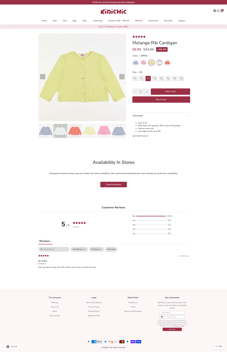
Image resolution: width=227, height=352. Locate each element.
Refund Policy (94, 311)
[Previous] (42, 76)
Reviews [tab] (45, 241)
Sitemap (55, 302)
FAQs (133, 307)
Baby (75, 20)
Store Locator (54, 315)
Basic (85, 20)
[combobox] (163, 317)
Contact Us (133, 302)
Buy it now (161, 99)
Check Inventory (113, 184)
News (54, 311)
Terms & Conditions (94, 302)
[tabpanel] (113, 264)
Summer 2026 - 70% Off (119, 20)
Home (44, 20)
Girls (65, 20)
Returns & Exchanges (133, 311)
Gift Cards (168, 20)
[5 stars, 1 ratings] (139, 36)
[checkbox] (111, 249)
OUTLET (139, 20)
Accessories (153, 20)
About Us (55, 307)
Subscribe (172, 329)
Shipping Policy (94, 315)
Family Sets (98, 20)
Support (181, 20)
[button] (152, 216)
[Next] (122, 76)
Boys (55, 20)
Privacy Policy (94, 307)
